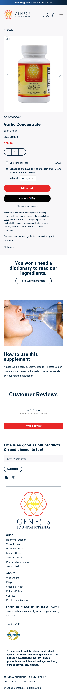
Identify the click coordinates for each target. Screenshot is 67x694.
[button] (57, 15)
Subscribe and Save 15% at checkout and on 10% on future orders (31, 171)
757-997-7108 (13, 624)
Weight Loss (13, 544)
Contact (10, 595)
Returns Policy (14, 591)
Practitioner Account (17, 600)
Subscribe (13, 468)
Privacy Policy (37, 677)
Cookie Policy (12, 681)
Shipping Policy (14, 586)
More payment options (27, 206)
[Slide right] (59, 75)
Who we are (12, 577)
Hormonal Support (16, 539)
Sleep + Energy (14, 557)
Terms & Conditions (15, 677)
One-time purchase (20, 162)
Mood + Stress (14, 553)
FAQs (9, 582)
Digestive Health (15, 548)
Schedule (15, 178)
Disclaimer (29, 681)
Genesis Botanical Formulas (21, 688)
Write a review (34, 425)
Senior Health (13, 566)
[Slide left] (7, 75)
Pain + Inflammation (17, 562)
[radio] (7, 163)
